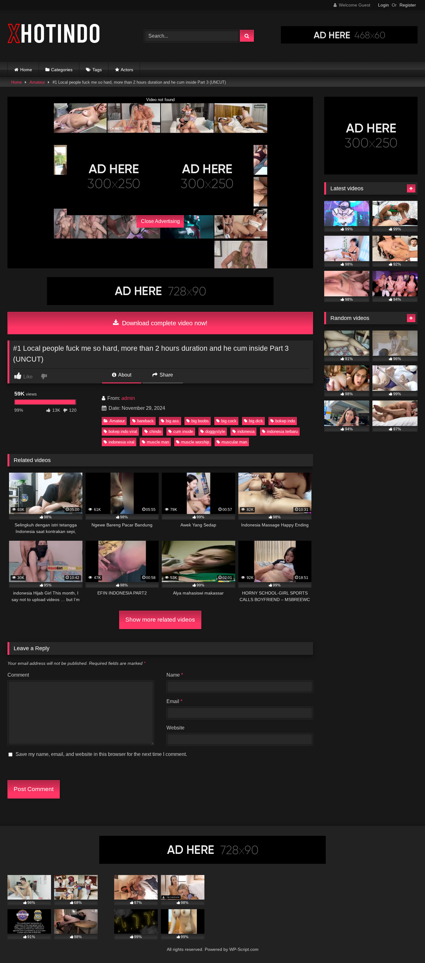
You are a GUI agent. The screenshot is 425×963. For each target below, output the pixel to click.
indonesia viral (121, 442)
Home (26, 69)
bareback (145, 421)
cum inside (183, 431)
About (124, 374)
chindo (155, 431)
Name (174, 675)
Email (174, 701)
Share (165, 374)
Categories (61, 69)
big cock (228, 421)
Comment (18, 675)
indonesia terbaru (282, 431)
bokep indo (285, 421)
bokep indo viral (123, 431)
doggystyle (215, 431)
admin (128, 398)
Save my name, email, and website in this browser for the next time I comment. (101, 754)
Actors (127, 69)
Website (175, 727)
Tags (97, 69)
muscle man (158, 442)
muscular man (234, 442)
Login (383, 4)
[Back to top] (406, 944)
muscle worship (195, 442)
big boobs (200, 421)
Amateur (37, 82)
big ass (172, 421)
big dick (256, 421)
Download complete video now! (164, 323)
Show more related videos (160, 619)
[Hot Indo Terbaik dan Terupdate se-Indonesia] (54, 34)
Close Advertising (160, 221)
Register (407, 4)
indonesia (246, 431)
